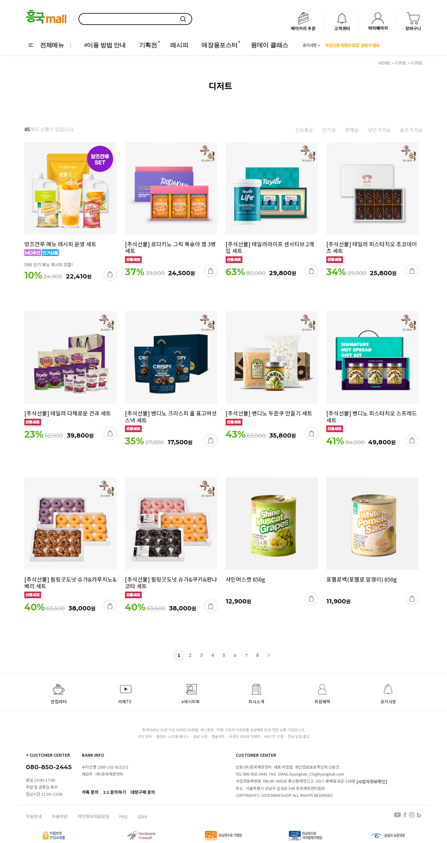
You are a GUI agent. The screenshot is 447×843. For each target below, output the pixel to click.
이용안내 (34, 816)
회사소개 (256, 701)
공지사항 (388, 701)
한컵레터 (59, 701)
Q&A (142, 816)
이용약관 (60, 816)
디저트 (401, 63)
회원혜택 (322, 701)
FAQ (123, 816)
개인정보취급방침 (93, 816)
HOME (384, 63)
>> (269, 655)
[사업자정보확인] (371, 781)
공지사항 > (311, 45)
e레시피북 (191, 701)
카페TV (124, 701)
